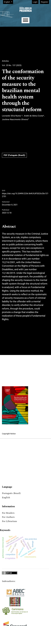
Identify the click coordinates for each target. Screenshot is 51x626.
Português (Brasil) (11, 493)
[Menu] (25, 20)
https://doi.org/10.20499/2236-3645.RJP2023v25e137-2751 (25, 195)
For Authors (8, 517)
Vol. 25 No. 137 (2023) (11, 65)
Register (44, 2)
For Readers (8, 513)
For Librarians (9, 521)
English (6, 497)
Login (35, 2)
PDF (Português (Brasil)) (14, 155)
